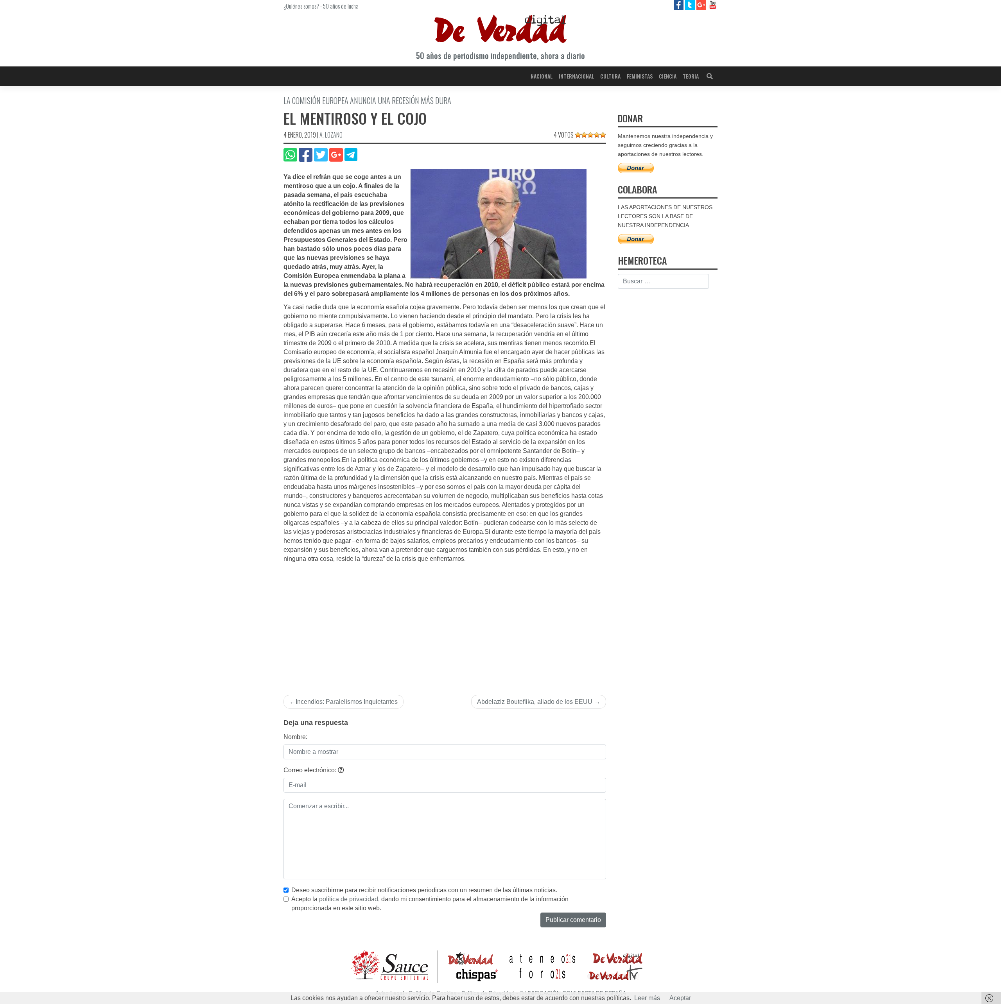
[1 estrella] (578, 135)
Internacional (576, 76)
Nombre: (295, 737)
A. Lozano (331, 135)
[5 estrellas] (603, 135)
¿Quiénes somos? (301, 6)
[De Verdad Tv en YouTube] (713, 4)
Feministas (640, 76)
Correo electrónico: (310, 770)
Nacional (542, 76)
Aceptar (680, 998)
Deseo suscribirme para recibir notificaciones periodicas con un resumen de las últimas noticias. (424, 890)
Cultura (610, 76)
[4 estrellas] (597, 135)
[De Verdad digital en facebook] (679, 4)
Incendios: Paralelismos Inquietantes (347, 701)
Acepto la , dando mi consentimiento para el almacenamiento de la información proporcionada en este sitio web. (430, 903)
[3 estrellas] (590, 135)
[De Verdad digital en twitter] (690, 4)
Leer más (647, 998)
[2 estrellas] (584, 135)
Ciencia (667, 76)
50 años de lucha (341, 6)
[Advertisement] (444, 622)
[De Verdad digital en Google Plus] (702, 4)
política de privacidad (348, 899)
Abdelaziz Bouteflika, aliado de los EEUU (534, 701)
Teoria (691, 76)
